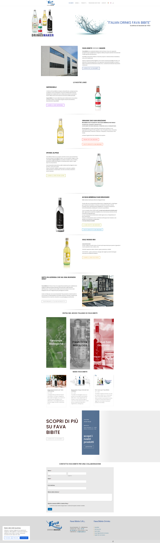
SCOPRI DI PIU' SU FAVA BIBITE (91, 68)
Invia (50, 509)
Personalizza (7, 537)
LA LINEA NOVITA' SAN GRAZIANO (91, 225)
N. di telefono (51, 485)
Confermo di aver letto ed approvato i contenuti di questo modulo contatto (67, 505)
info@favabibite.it (81, 531)
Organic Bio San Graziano (100, 535)
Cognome (70, 475)
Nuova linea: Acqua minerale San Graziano (80, 390)
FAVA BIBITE (71, 3)
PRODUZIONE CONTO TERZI (94, 3)
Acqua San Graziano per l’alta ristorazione (55, 390)
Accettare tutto (24, 537)
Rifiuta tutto (15, 537)
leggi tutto (50, 405)
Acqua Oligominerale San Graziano (102, 533)
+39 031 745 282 (87, 421)
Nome (49, 475)
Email (49, 478)
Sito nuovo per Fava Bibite (102, 390)
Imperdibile (97, 527)
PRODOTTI (83, 3)
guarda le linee (88, 446)
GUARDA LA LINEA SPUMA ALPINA (55, 175)
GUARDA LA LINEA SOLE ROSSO (91, 257)
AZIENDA (77, 3)
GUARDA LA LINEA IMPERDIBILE (55, 105)
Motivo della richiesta (54, 492)
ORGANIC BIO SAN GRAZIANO (90, 139)
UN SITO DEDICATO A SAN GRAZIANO (92, 144)
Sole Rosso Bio (98, 529)
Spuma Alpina (97, 531)
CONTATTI (104, 3)
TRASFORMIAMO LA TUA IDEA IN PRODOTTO (54, 301)
